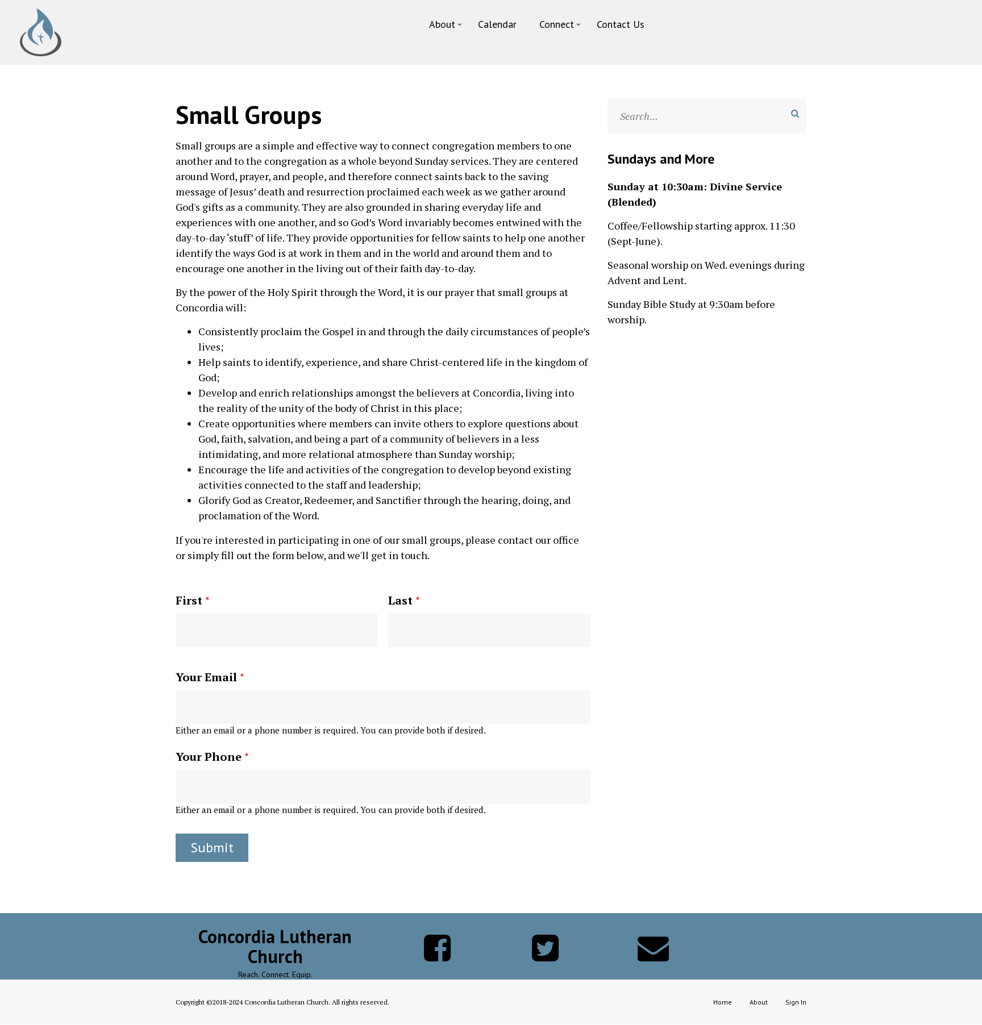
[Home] (40, 31)
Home (722, 1002)
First (189, 600)
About (759, 1002)
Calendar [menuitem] (497, 24)
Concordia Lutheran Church (275, 946)
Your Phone (209, 756)
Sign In (795, 1002)
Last (400, 600)
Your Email (206, 677)
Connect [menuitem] (560, 27)
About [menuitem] (446, 27)
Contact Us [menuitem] (620, 24)
